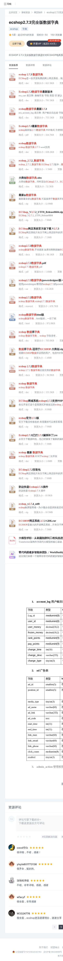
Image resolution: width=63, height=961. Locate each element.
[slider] (24, 836)
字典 (24, 28)
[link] (13, 12)
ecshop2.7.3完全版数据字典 (34, 22)
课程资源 (25, 12)
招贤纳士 (55, 947)
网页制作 (38, 12)
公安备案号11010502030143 (28, 952)
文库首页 (13, 12)
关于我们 (43, 947)
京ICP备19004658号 (52, 952)
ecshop (14, 28)
